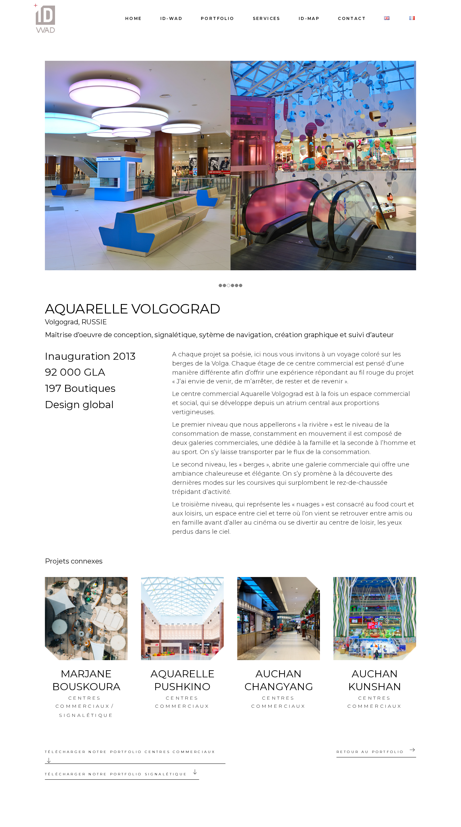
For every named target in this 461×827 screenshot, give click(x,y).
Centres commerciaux (82, 702)
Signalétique (86, 715)
